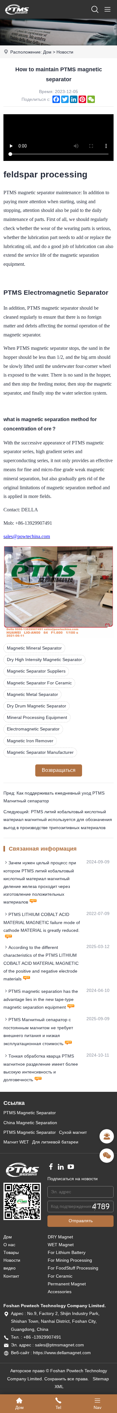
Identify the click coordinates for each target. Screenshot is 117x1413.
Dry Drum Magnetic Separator (36, 705)
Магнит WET (16, 1141)
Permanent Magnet (67, 1283)
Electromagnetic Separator (33, 728)
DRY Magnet (60, 1236)
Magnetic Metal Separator (32, 694)
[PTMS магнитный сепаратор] (16, 17)
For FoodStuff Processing (73, 1267)
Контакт (11, 1276)
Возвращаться (59, 770)
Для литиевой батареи (55, 1141)
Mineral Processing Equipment (37, 717)
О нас (9, 1244)
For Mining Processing (70, 1260)
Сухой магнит (73, 1132)
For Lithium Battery (66, 1252)
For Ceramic (60, 1276)
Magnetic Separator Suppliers (36, 671)
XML (59, 1386)
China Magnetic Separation (30, 1122)
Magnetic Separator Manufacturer (40, 752)
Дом (47, 51)
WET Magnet (61, 1244)
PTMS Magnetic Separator (29, 1112)
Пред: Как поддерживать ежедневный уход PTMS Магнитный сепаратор (54, 797)
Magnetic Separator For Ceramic (39, 682)
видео (9, 1267)
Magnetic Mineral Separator (34, 647)
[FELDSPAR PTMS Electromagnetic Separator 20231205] (58, 636)
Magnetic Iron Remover (30, 740)
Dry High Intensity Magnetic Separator (44, 659)
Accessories (59, 1291)
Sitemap (101, 1378)
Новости (64, 51)
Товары (11, 1252)
